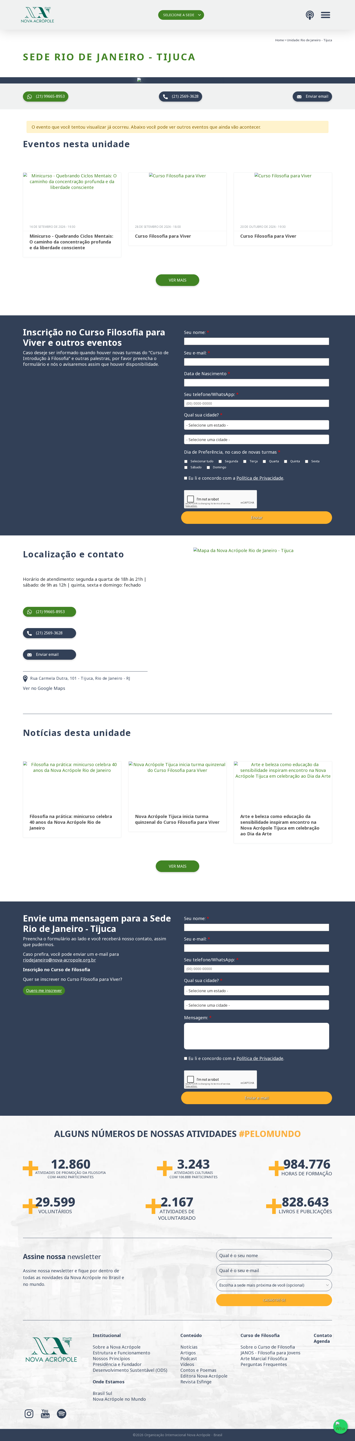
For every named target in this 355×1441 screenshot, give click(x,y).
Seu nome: (196, 332)
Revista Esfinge (196, 1382)
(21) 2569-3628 (185, 96)
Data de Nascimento (207, 373)
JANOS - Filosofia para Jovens (270, 1353)
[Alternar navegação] (325, 15)
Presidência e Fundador (117, 1364)
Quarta (273, 461)
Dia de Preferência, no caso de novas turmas (232, 452)
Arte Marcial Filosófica (264, 1358)
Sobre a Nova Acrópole (117, 1347)
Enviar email (317, 96)
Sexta (315, 461)
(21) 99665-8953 (50, 96)
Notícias (189, 1347)
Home (279, 40)
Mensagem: (198, 1017)
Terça (253, 461)
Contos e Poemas (198, 1370)
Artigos (188, 1353)
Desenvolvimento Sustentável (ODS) (130, 1370)
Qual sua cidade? (203, 415)
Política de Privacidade (259, 478)
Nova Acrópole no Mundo (119, 1399)
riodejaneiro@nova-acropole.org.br (59, 960)
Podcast (188, 1358)
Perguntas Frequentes (264, 1364)
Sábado (196, 467)
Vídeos (187, 1364)
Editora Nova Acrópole (203, 1376)
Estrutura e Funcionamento (121, 1353)
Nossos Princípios (111, 1358)
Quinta (295, 461)
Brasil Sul (102, 1393)
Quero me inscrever (44, 990)
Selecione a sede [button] (178, 15)
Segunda (231, 461)
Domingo (219, 467)
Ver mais (177, 280)
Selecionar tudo (201, 461)
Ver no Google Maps (44, 688)
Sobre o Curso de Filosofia (268, 1347)
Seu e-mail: (197, 353)
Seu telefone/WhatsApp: (211, 394)
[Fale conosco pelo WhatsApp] (340, 1426)
